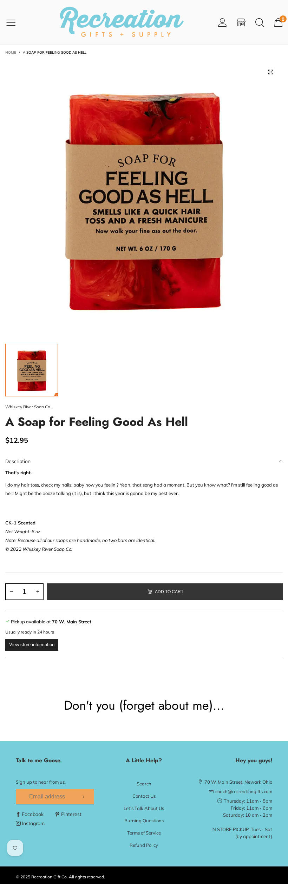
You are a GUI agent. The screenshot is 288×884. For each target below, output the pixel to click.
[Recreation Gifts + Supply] (121, 22)
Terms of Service (144, 833)
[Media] (270, 72)
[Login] (222, 22)
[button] (11, 592)
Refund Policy (144, 845)
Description (18, 461)
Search (144, 783)
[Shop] (241, 22)
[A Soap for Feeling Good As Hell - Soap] (144, 198)
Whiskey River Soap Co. (28, 406)
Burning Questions (144, 820)
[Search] (259, 22)
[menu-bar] (15, 22)
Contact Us (144, 796)
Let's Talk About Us (144, 808)
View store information (31, 644)
